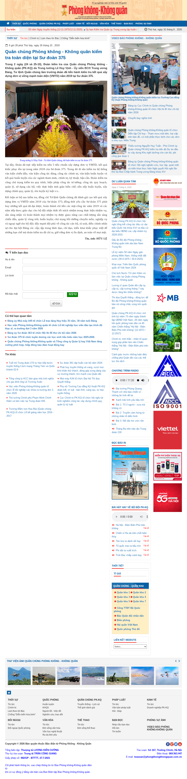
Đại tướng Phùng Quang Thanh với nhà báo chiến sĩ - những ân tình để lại (127, 392)
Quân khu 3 (123, 597)
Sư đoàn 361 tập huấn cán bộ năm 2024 (81, 362)
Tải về (146, 528)
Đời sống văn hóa (51, 728)
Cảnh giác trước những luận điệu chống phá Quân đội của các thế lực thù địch (129, 358)
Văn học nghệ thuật (52, 731)
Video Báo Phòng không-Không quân (159, 728)
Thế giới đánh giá (86, 707)
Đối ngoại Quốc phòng (19, 728)
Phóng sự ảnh (143, 23)
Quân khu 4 (139, 597)
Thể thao (116, 23)
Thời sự (16, 23)
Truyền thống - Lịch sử (88, 704)
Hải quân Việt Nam (127, 624)
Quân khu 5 (123, 601)
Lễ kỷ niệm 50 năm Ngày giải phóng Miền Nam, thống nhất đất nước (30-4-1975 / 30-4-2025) (129, 255)
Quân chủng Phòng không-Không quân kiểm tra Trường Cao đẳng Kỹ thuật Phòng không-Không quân (145, 98)
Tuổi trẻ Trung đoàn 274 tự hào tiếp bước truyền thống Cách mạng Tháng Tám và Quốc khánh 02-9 (30, 366)
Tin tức (24, 38)
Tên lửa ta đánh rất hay (128, 541)
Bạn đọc (128, 23)
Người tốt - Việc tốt (52, 711)
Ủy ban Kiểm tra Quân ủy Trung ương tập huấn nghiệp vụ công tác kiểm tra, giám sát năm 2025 (129, 29)
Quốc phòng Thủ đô (128, 629)
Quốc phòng (30, 23)
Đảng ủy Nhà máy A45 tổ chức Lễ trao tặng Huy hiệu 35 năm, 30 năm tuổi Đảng (52, 320)
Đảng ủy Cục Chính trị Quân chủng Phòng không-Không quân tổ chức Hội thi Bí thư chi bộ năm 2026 (153, 109)
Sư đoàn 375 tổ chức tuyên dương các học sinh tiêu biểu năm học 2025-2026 (50, 337)
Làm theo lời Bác (50, 38)
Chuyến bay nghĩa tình (140, 118)
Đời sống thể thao (86, 728)
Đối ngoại (92, 23)
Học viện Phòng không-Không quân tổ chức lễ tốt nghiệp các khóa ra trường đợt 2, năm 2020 (30, 390)
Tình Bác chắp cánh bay (129, 555)
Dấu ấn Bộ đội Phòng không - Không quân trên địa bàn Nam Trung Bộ (127, 243)
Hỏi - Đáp (117, 711)
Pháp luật (68, 23)
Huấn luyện (48, 704)
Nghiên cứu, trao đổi (53, 714)
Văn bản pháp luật (121, 707)
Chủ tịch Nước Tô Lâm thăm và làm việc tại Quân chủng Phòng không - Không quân (129, 276)
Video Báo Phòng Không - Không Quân (137, 38)
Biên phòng (123, 620)
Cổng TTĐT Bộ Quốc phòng (127, 610)
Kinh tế (80, 23)
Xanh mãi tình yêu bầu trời (130, 400)
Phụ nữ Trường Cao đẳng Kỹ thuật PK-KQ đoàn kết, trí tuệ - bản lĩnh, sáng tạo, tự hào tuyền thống (81, 390)
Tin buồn (116, 731)
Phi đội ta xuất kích (126, 550)
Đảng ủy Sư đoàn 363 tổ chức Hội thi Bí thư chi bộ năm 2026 (41, 333)
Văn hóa (104, 23)
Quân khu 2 (139, 592)
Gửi (58, 303)
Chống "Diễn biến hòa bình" (75, 38)
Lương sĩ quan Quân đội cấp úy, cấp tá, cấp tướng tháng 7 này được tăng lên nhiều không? (129, 289)
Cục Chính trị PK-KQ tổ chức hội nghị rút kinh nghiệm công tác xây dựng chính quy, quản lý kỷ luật (80, 401)
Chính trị (34, 38)
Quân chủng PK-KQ (49, 23)
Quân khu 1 (123, 592)
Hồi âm (115, 728)
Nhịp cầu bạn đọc (121, 724)
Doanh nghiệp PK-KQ (158, 707)
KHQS (46, 707)
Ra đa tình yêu (50, 735)
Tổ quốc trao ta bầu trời (128, 545)
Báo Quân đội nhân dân (130, 615)
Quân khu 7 (139, 601)
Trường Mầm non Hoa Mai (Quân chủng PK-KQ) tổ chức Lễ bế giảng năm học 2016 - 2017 (30, 412)
